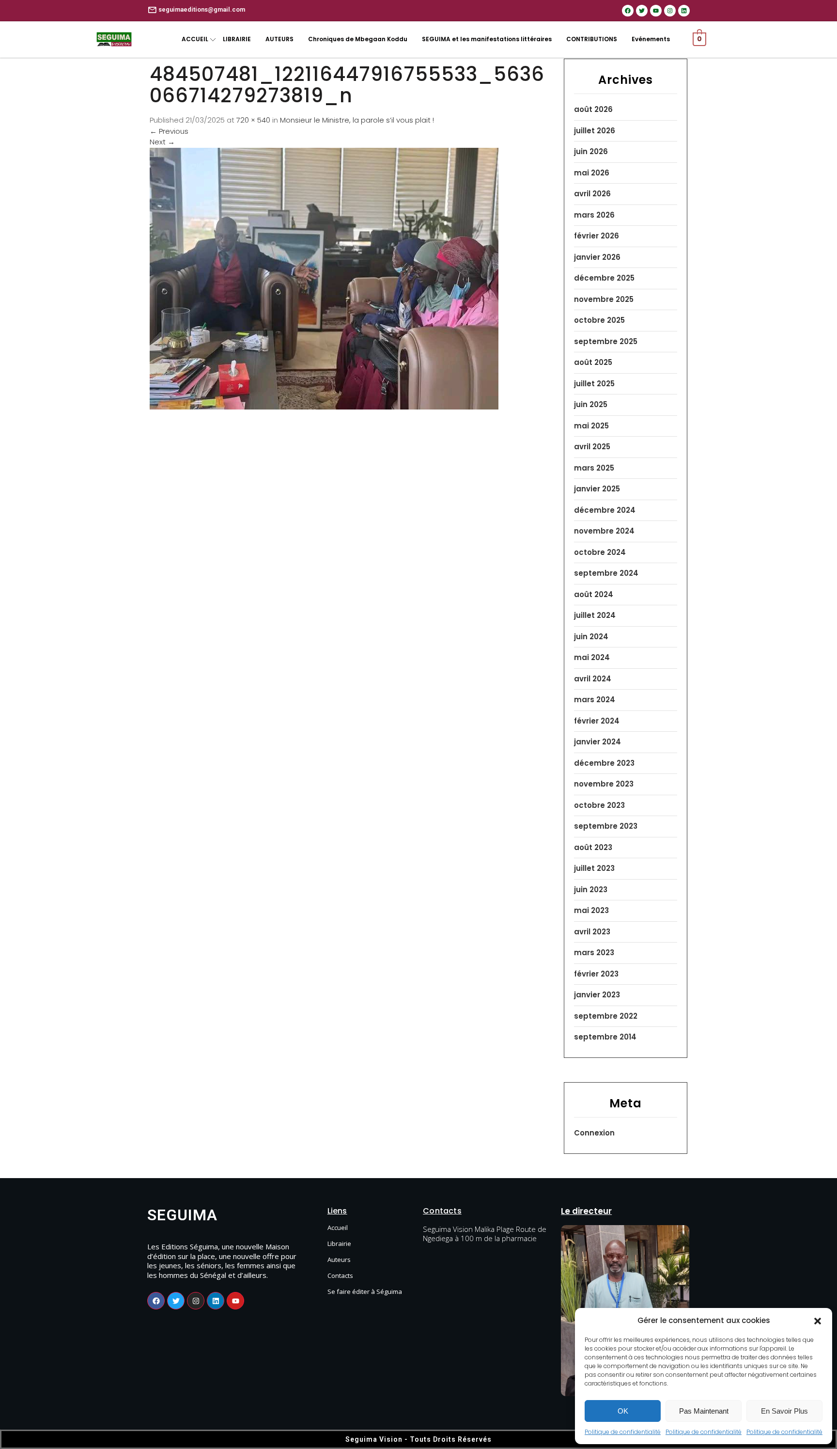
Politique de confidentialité (623, 1432)
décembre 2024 (605, 510)
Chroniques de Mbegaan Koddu (357, 39)
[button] (817, 1320)
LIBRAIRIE (237, 39)
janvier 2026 (597, 257)
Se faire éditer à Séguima (364, 1291)
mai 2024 (592, 657)
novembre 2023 (604, 784)
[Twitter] (642, 10)
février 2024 (597, 721)
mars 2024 (594, 699)
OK (623, 1411)
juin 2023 (590, 889)
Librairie (339, 1243)
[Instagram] (670, 10)
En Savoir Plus (784, 1411)
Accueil (337, 1227)
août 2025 (593, 362)
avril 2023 (592, 932)
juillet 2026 (594, 131)
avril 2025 (592, 446)
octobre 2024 (600, 552)
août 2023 (593, 847)
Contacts (340, 1275)
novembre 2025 (604, 299)
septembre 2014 (605, 1037)
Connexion (594, 1133)
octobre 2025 (599, 320)
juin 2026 (591, 151)
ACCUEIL (195, 39)
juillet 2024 (595, 615)
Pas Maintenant (703, 1411)
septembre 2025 (605, 341)
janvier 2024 (597, 742)
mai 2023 (591, 910)
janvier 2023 (597, 995)
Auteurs (339, 1259)
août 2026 (593, 109)
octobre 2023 (599, 805)
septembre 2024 (606, 573)
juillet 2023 (594, 868)
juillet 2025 (594, 383)
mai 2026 (591, 173)
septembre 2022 (605, 1016)
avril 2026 (592, 194)
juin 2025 (590, 404)
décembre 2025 (604, 278)
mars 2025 (594, 468)
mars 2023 (594, 952)
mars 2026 (594, 215)
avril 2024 (592, 679)
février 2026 (596, 236)
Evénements (651, 39)
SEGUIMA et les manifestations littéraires (487, 39)
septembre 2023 (605, 826)
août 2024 (593, 594)
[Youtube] (656, 10)
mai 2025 (591, 426)
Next (162, 142)
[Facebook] (628, 10)
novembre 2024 (604, 531)
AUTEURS (279, 39)
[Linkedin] (684, 10)
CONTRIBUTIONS (591, 39)
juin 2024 (591, 636)
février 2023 (596, 974)
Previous (169, 131)
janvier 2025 (597, 489)
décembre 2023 (604, 763)
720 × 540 (253, 120)
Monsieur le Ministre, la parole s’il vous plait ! (357, 120)
